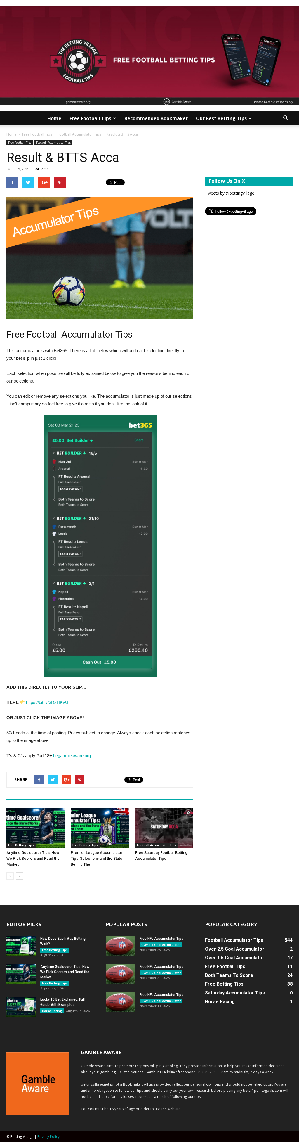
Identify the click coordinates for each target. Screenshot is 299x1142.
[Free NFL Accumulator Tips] (120, 946)
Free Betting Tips (21, 845)
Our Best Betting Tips (221, 118)
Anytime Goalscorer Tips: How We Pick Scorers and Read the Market (33, 858)
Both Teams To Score (229, 975)
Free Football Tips (90, 118)
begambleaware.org (72, 755)
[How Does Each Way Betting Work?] (21, 946)
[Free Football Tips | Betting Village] (149, 55)
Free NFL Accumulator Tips (161, 939)
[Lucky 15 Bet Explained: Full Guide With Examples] (21, 1007)
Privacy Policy (48, 1136)
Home (54, 118)
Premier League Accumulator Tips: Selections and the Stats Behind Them (96, 858)
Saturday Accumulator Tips (235, 993)
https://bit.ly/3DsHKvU (47, 702)
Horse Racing (52, 1011)
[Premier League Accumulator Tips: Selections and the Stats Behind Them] (100, 828)
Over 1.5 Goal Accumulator (161, 945)
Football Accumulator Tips (79, 134)
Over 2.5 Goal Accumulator (234, 949)
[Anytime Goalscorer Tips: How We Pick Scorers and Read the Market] (35, 828)
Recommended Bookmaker (156, 118)
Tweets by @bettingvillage (229, 193)
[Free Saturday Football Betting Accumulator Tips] (164, 828)
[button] (286, 118)
